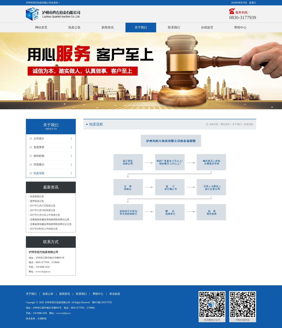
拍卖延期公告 (37, 196)
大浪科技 (42, 318)
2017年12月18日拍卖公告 (42, 210)
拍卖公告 (74, 27)
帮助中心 (240, 27)
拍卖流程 (39, 173)
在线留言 (207, 27)
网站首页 (41, 27)
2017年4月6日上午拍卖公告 (44, 228)
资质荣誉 (39, 147)
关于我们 (141, 27)
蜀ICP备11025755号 (102, 302)
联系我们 (174, 27)
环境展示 (39, 164)
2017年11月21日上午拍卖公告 (45, 215)
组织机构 (39, 155)
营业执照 (114, 293)
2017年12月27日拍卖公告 (42, 205)
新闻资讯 (107, 27)
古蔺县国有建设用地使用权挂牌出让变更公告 (51, 219)
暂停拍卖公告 (37, 201)
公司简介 (39, 138)
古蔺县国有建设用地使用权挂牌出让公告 (51, 224)
